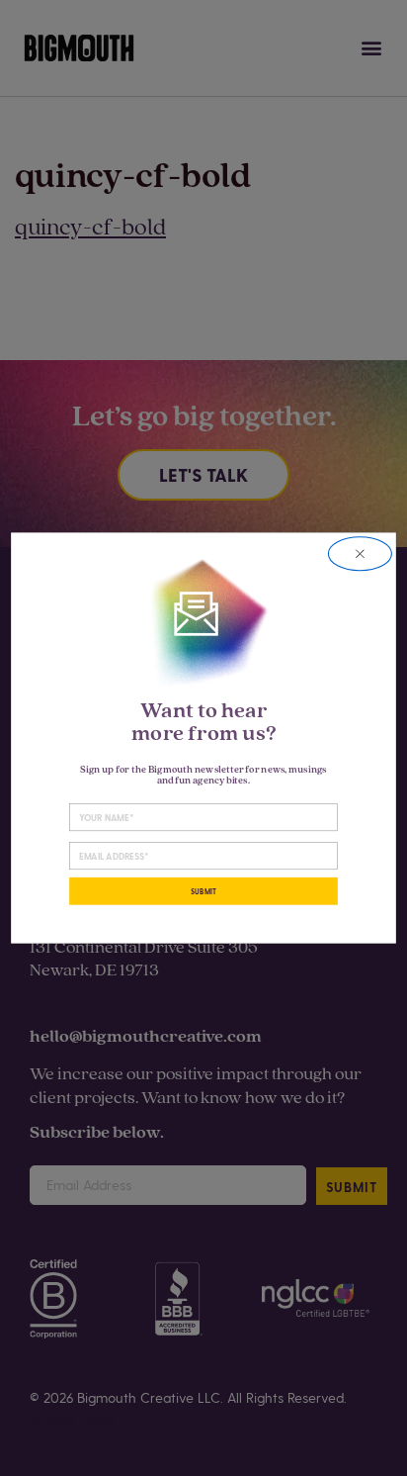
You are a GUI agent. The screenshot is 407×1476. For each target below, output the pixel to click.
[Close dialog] (359, 554)
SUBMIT (203, 891)
